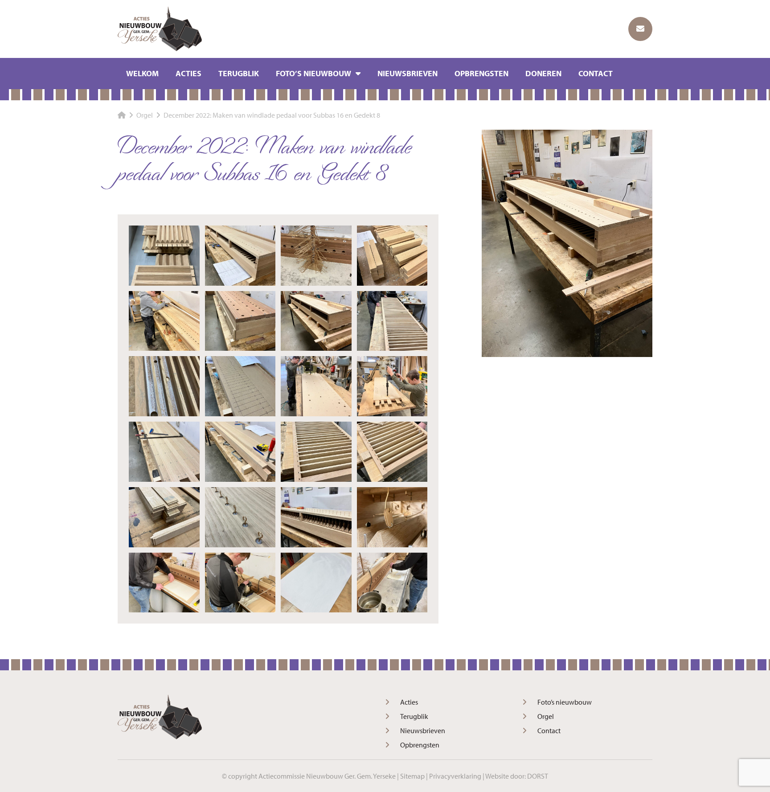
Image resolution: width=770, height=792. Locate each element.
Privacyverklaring (455, 775)
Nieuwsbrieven (407, 73)
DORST (537, 775)
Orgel (545, 716)
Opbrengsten (481, 73)
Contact (595, 73)
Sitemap (412, 775)
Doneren (543, 73)
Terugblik (238, 73)
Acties (188, 73)
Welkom (142, 73)
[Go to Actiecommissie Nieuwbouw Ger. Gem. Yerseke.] (122, 115)
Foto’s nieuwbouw (313, 73)
